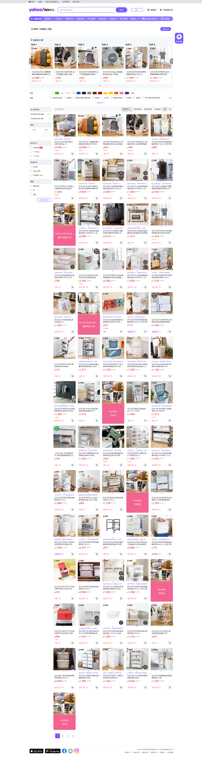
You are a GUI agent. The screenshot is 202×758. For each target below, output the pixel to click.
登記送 (59, 18)
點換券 (48, 18)
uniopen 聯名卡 (151, 18)
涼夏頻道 (102, 18)
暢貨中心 (69, 18)
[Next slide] (74, 125)
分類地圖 (170, 752)
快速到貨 (80, 18)
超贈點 (167, 18)
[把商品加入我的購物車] (72, 153)
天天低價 (91, 18)
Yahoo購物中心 (41, 10)
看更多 (133, 18)
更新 (171, 749)
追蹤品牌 (165, 29)
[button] (30, 61)
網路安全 (154, 752)
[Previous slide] (54, 125)
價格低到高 (137, 109)
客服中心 (128, 752)
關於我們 (136, 752)
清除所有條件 (44, 200)
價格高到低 (148, 109)
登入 (137, 10)
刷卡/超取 (124, 18)
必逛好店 (113, 18)
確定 (45, 135)
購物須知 (145, 752)
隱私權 (162, 752)
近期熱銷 (158, 109)
